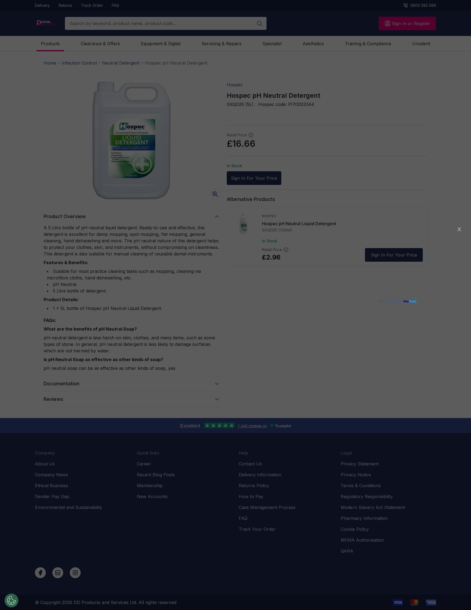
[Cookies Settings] (11, 600)
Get (390, 301)
